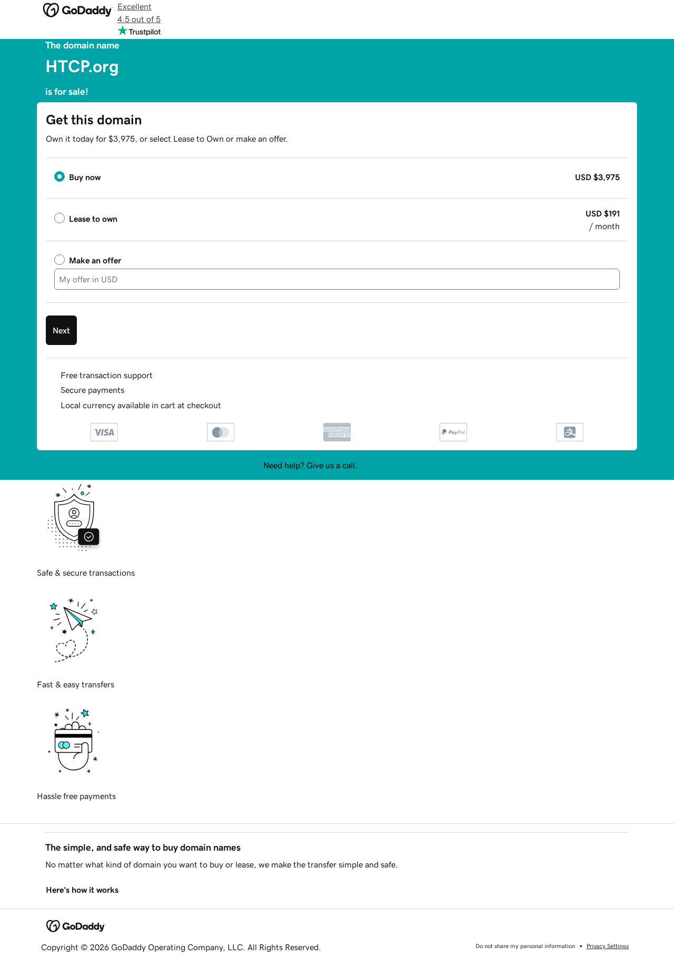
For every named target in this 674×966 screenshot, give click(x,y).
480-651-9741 (385, 465)
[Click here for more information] (229, 405)
